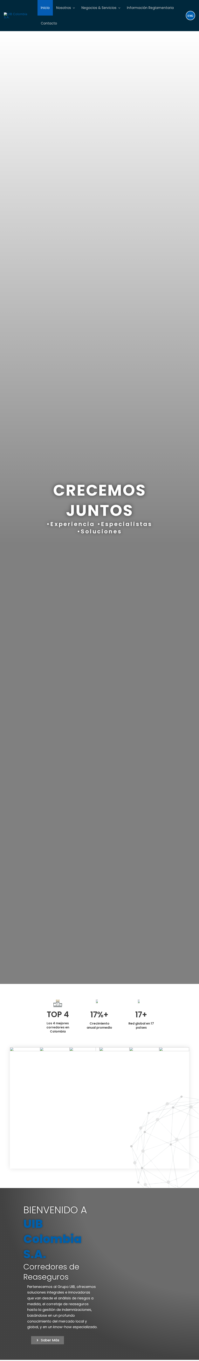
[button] (73, 8)
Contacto (49, 23)
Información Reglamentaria (150, 7)
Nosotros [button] (63, 7)
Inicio (45, 7)
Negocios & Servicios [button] (98, 7)
